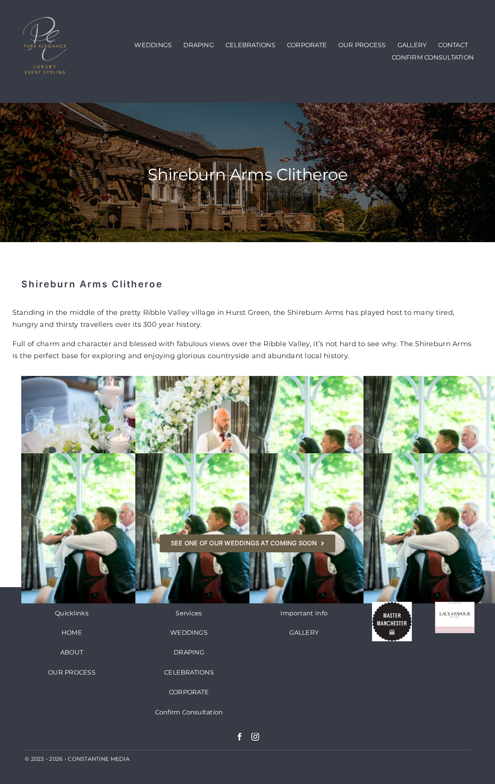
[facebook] (240, 737)
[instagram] (255, 737)
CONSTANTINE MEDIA (99, 758)
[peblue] (45, 19)
